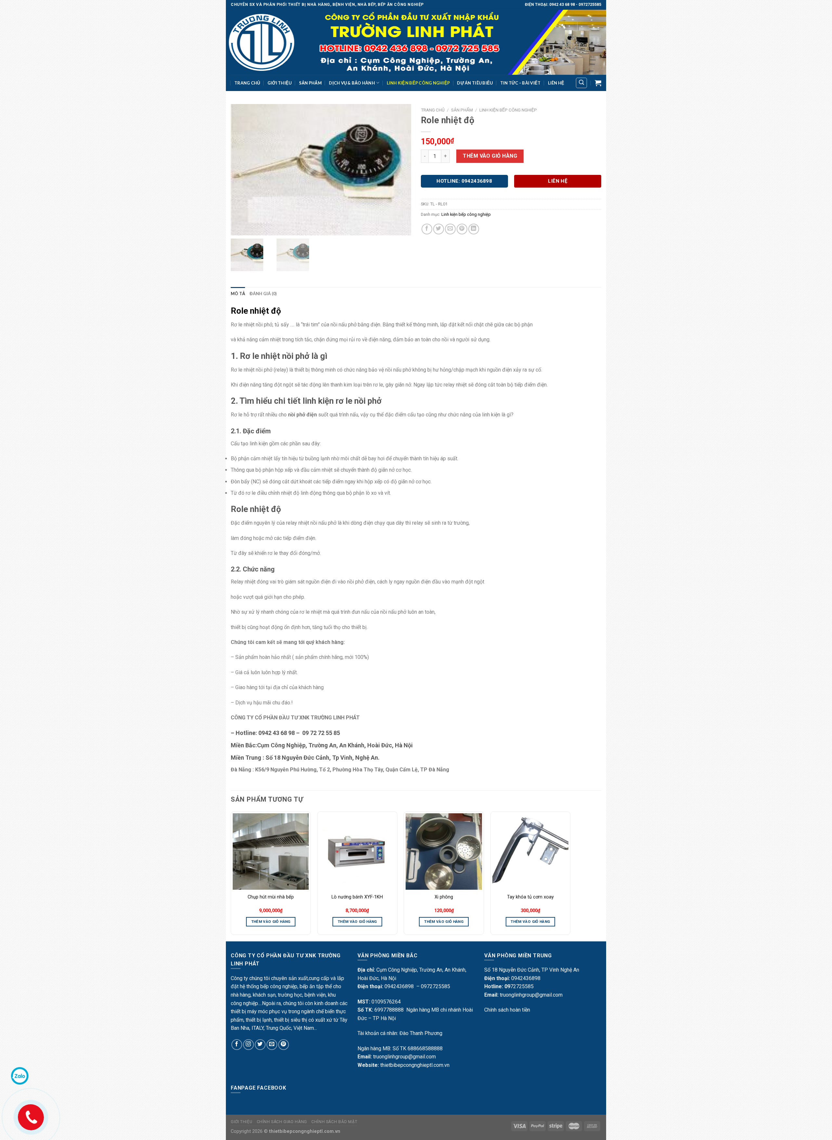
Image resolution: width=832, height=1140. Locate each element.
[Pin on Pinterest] (462, 229)
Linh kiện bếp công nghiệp (418, 82)
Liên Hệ (556, 82)
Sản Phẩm (310, 82)
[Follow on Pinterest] (283, 1044)
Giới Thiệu (279, 82)
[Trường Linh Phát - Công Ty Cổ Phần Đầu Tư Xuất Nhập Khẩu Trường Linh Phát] (416, 42)
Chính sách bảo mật (334, 1122)
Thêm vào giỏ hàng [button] (271, 921)
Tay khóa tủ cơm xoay (530, 897)
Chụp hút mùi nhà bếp (271, 897)
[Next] (570, 876)
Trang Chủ (247, 82)
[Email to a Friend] (450, 229)
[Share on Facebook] (427, 229)
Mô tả (238, 293)
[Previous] (231, 876)
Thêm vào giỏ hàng (490, 156)
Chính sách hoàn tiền (507, 1010)
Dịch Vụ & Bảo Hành (352, 82)
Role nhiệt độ (256, 311)
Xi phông (444, 897)
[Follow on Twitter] (260, 1044)
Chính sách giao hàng (282, 1122)
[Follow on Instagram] (248, 1044)
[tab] (238, 293)
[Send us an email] (271, 1044)
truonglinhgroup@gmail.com (404, 1057)
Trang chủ (433, 109)
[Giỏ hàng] (598, 83)
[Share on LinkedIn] (473, 229)
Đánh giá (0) (263, 293)
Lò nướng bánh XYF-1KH (357, 897)
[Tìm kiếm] (581, 83)
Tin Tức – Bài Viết (520, 82)
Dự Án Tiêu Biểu (475, 82)
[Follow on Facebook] (236, 1044)
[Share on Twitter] (438, 229)
